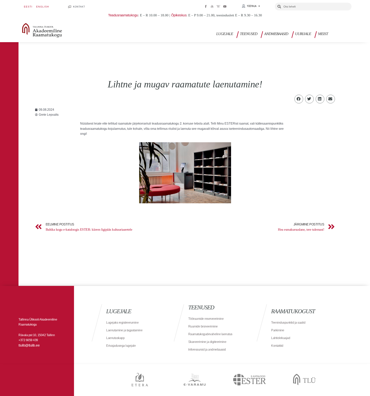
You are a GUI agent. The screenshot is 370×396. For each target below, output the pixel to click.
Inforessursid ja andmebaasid (207, 349)
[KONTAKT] (69, 6)
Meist (323, 34)
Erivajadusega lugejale (121, 345)
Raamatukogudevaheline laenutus (210, 334)
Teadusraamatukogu (123, 15)
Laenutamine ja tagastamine (124, 330)
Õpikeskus (179, 15)
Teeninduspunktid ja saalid (288, 322)
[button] (350, 33)
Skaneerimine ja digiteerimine (207, 341)
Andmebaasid (276, 34)
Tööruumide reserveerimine (206, 318)
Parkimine (277, 330)
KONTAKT (79, 6)
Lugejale (224, 34)
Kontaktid (277, 345)
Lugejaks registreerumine (122, 322)
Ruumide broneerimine (203, 326)
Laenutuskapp (115, 338)
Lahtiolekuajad (280, 338)
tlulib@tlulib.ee (29, 345)
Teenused (248, 34)
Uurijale (303, 34)
